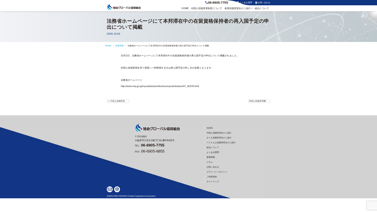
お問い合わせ (264, 2)
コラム (209, 162)
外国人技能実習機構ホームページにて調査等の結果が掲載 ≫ (259, 101)
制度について (206, 8)
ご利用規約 (211, 176)
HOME (185, 8)
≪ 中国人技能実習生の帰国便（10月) (118, 101)
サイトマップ (212, 181)
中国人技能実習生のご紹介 (219, 133)
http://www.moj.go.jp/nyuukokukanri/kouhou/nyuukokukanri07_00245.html (160, 86)
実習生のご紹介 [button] (237, 8)
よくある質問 (246, 2)
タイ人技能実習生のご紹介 (219, 137)
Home (108, 45)
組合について (262, 8)
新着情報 (119, 45)
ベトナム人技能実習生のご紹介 (221, 142)
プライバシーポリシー (216, 172)
